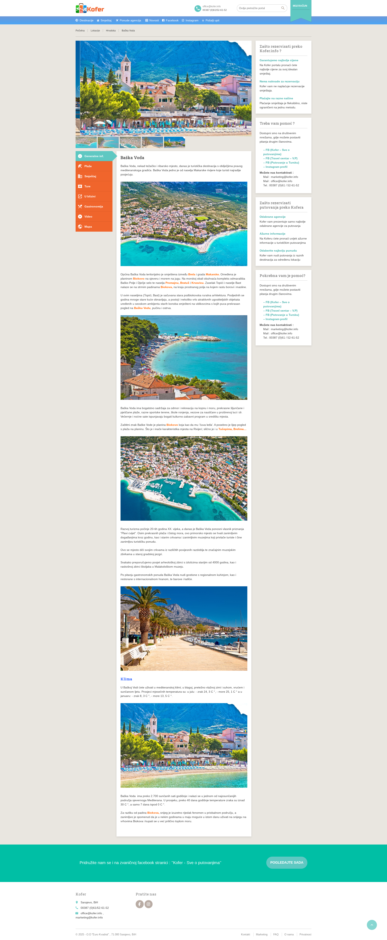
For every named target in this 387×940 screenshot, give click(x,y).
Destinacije (87, 20)
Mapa (85, 226)
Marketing (261, 934)
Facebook (172, 20)
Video (85, 216)
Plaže (85, 166)
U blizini (87, 196)
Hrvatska (111, 30)
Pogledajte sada (286, 862)
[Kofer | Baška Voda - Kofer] (90, 8)
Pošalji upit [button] (212, 20)
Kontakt (245, 934)
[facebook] (140, 904)
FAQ (276, 934)
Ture (84, 186)
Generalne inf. (91, 156)
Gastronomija (90, 206)
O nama (289, 934)
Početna (80, 30)
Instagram (192, 20)
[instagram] (149, 904)
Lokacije (95, 30)
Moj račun (300, 5)
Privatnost (305, 934)
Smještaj (106, 20)
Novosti (154, 20)
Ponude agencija (130, 20)
